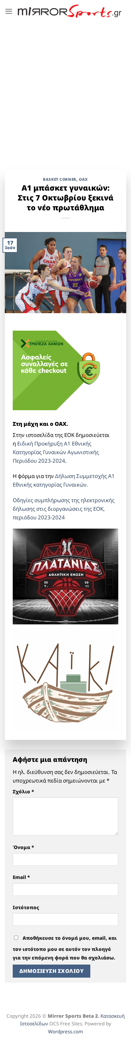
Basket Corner (59, 179)
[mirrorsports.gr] (69, 11)
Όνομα (23, 847)
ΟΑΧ (83, 179)
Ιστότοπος (26, 907)
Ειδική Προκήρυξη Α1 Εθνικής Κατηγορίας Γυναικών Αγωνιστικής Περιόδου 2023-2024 (56, 452)
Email (21, 877)
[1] (65, 576)
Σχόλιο (23, 791)
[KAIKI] (65, 680)
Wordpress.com (65, 1031)
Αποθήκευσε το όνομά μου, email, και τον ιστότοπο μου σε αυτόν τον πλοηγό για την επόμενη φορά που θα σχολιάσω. (65, 948)
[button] (9, 11)
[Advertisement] (65, 91)
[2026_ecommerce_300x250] (60, 369)
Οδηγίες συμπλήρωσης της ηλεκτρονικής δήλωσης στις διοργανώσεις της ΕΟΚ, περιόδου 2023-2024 (63, 508)
